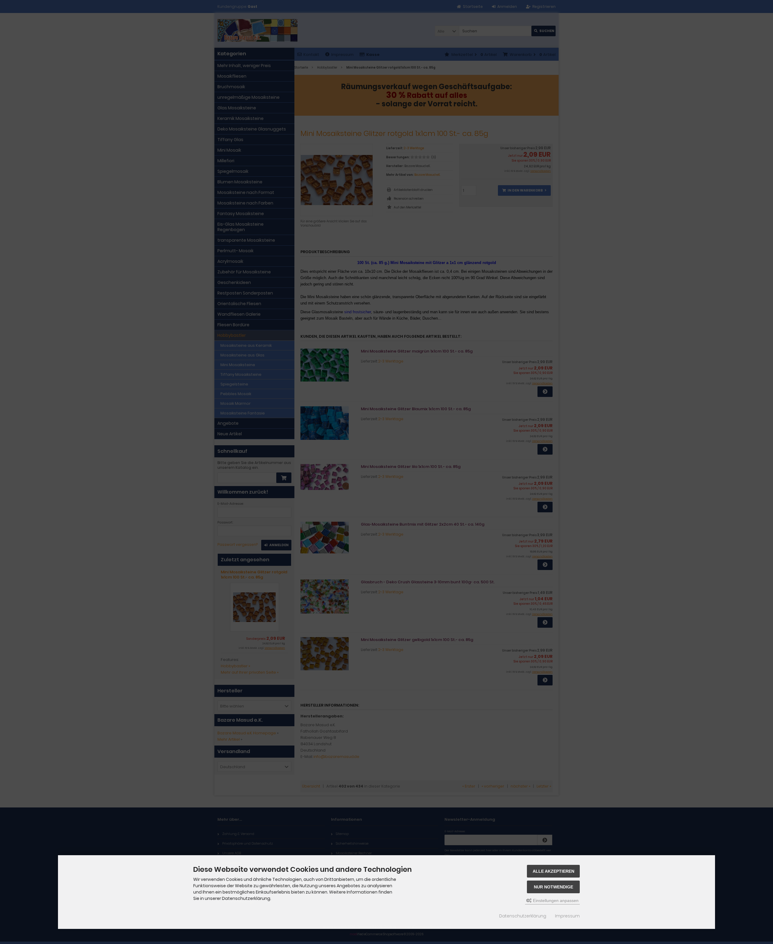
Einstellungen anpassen (555, 900)
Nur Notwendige (553, 886)
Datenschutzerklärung (522, 916)
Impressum (567, 916)
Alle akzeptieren (553, 871)
